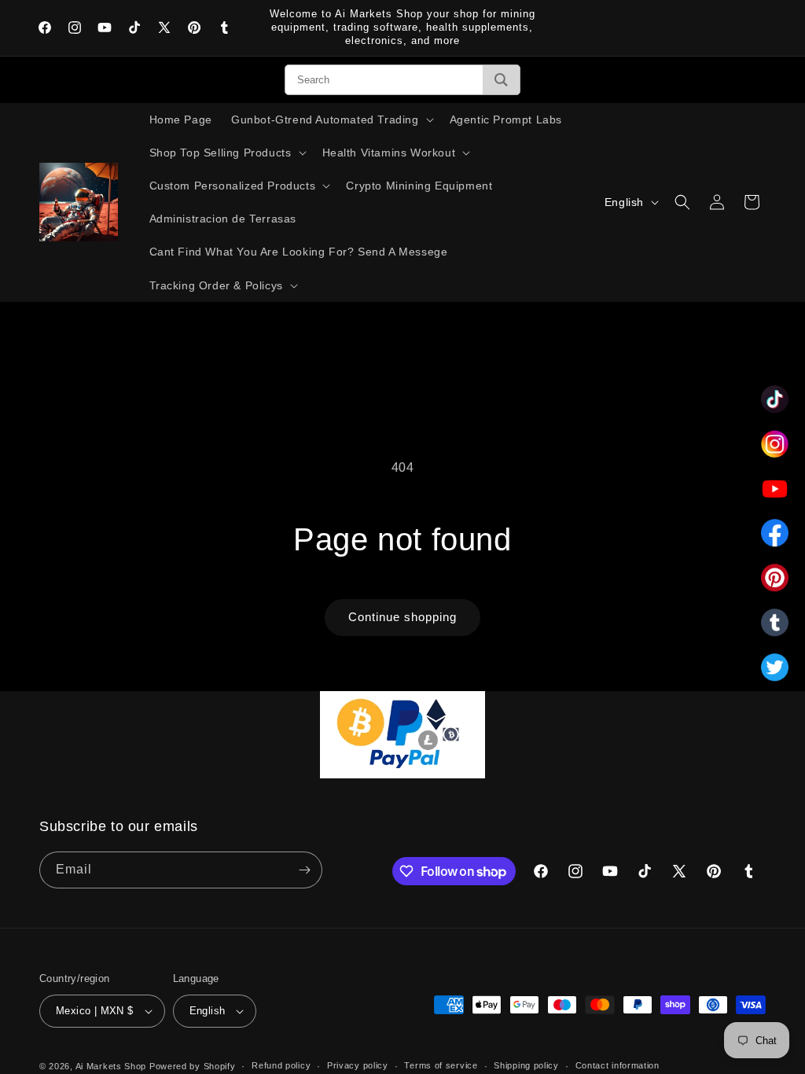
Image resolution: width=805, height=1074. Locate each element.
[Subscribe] (304, 869)
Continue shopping (402, 616)
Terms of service (440, 1065)
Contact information (617, 1065)
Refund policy (281, 1065)
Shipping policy (526, 1065)
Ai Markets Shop (111, 1066)
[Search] (501, 79)
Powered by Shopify (192, 1066)
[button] (331, 119)
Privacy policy (357, 1065)
